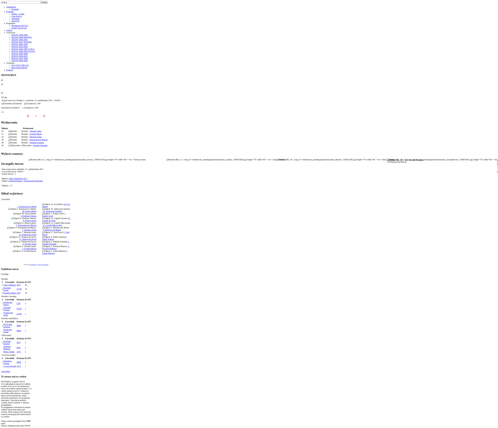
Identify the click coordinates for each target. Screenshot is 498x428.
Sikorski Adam (36, 137)
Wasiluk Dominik (37, 142)
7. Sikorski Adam (29, 230)
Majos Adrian (9, 352)
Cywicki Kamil (9, 366)
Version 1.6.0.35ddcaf (42, 264)
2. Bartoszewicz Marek (27, 206)
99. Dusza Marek (29, 211)
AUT (19, 352)
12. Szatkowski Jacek (27, 235)
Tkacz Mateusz (9, 285)
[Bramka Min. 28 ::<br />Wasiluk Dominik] (405, 160)
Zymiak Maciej (36, 134)
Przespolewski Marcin (39, 140)
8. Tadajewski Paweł (27, 239)
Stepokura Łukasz (7, 362)
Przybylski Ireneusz (7, 325)
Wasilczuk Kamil (7, 331)
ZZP (18, 285)
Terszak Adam (35, 131)
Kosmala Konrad (7, 342)
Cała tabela (5, 371)
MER (19, 326)
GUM (19, 289)
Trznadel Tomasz (7, 308)
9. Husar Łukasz (29, 221)
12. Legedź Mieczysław (52, 225)
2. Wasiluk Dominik (55, 243)
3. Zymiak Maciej (29, 249)
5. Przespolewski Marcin (26, 225)
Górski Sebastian (15, 181)
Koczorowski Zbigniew (33, 181)
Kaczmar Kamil (7, 289)
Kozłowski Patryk (7, 303)
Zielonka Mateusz (7, 347)
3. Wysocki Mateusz (56, 247)
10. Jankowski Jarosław (52, 211)
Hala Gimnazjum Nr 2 (18, 178)
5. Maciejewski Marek (52, 230)
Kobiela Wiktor (9, 293)
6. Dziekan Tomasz (28, 216)
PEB (18, 348)
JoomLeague (33, 264)
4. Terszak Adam (29, 244)
